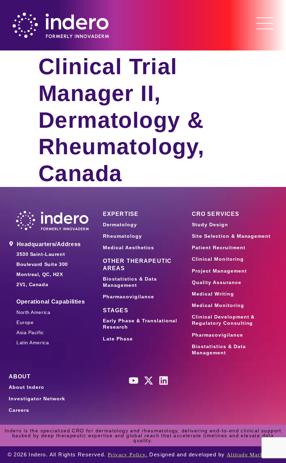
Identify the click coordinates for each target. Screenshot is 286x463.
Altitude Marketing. (253, 454)
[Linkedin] (163, 380)
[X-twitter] (148, 380)
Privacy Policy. (128, 454)
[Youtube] (133, 380)
